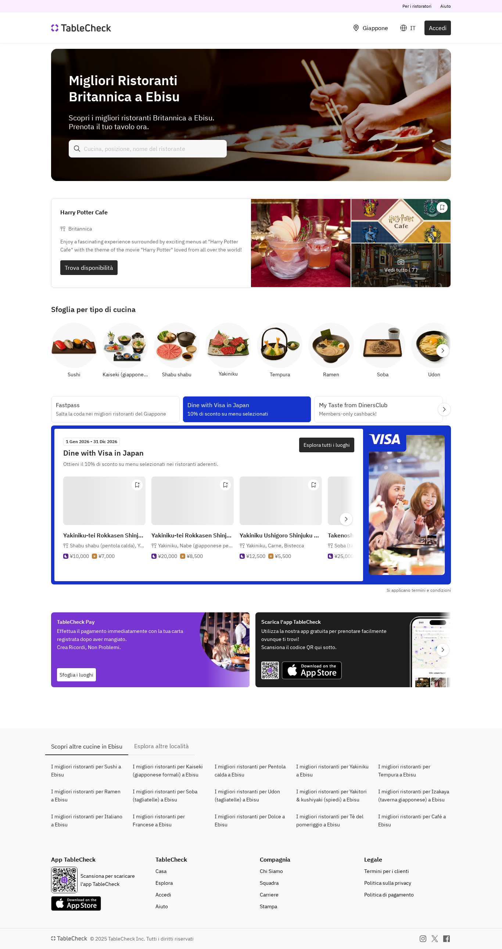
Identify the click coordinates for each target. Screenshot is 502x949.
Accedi (438, 28)
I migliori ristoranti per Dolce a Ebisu (250, 820)
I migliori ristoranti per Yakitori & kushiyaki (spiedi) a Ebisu (331, 795)
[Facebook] (446, 938)
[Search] (77, 149)
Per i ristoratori (416, 6)
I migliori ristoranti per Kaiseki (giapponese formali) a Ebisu (168, 770)
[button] (108, 545)
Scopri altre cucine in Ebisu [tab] (86, 746)
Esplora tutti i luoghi (327, 445)
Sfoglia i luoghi (76, 674)
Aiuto (445, 6)
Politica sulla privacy (387, 883)
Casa (160, 871)
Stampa (268, 906)
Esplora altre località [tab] (161, 746)
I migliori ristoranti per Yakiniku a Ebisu (332, 770)
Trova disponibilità (89, 267)
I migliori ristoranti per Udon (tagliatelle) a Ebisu (247, 795)
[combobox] (148, 148)
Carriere (269, 894)
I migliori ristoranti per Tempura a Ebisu (404, 770)
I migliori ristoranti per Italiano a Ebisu (86, 820)
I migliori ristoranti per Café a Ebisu (412, 820)
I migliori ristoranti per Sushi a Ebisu (86, 770)
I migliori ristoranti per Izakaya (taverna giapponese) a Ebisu (413, 795)
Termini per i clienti (386, 871)
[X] (434, 938)
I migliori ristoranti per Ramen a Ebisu (86, 795)
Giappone (375, 28)
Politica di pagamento (389, 894)
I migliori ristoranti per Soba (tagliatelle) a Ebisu (165, 795)
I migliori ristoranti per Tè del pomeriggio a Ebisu (329, 820)
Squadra (269, 883)
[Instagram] (423, 938)
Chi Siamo (271, 871)
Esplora (164, 883)
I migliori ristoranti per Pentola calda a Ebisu (250, 770)
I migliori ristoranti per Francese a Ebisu (159, 820)
